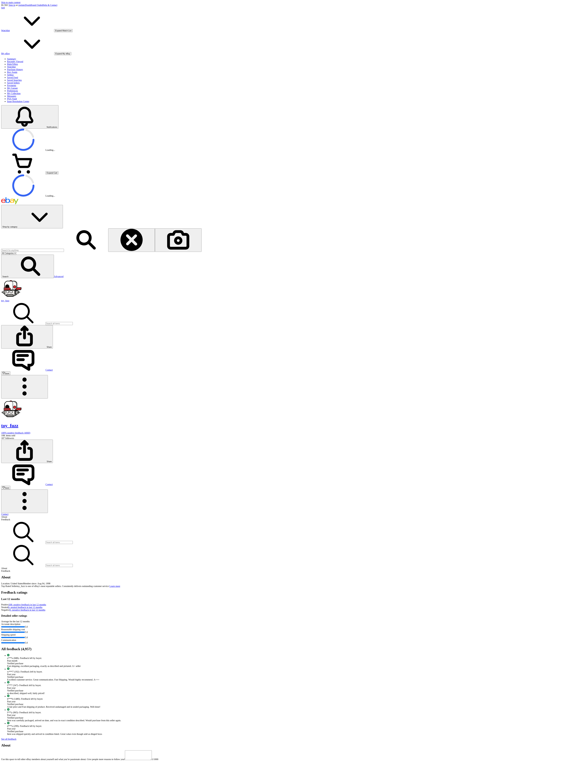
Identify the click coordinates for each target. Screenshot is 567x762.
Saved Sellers (13, 83)
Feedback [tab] (5, 519)
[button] (27, 266)
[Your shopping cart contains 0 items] (23, 172)
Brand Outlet (36, 5)
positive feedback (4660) (15, 433)
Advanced (58, 276)
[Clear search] (131, 240)
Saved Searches (14, 80)
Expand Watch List (63, 31)
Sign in (12, 5)
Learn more (114, 586)
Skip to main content (10, 2)
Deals (27, 5)
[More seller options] (24, 387)
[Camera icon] (178, 240)
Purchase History (15, 69)
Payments (11, 85)
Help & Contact (50, 5)
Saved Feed (12, 77)
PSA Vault (12, 98)
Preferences (12, 91)
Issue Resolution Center (18, 101)
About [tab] (4, 517)
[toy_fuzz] (11, 298)
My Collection (14, 93)
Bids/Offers (12, 64)
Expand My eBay (62, 54)
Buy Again (12, 72)
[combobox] (32, 250)
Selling (10, 75)
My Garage (12, 88)
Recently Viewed (15, 61)
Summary (11, 59)
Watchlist (11, 67)
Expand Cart (52, 173)
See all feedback (8, 739)
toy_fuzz (5, 300)
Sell (3, 7)
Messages (11, 96)
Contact (4, 514)
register (21, 5)
